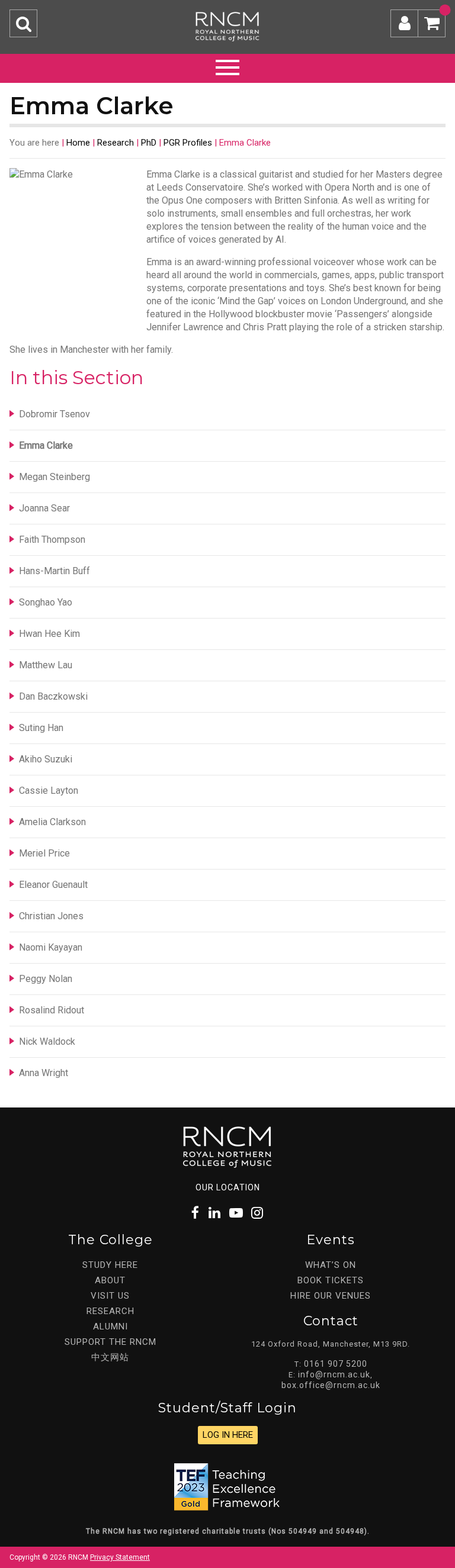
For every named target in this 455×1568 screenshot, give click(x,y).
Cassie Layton (48, 790)
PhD (148, 142)
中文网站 (110, 1357)
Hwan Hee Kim (49, 633)
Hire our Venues (330, 1295)
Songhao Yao (45, 602)
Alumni (110, 1326)
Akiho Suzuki (45, 759)
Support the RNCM (110, 1342)
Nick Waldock (47, 1041)
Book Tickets (330, 1280)
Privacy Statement (120, 1557)
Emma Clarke (46, 445)
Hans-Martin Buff (54, 571)
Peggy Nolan (45, 978)
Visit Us (110, 1295)
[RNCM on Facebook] (195, 1213)
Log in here (228, 1434)
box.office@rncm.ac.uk (330, 1385)
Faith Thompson (52, 539)
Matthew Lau (45, 665)
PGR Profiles (188, 142)
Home (78, 142)
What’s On (330, 1265)
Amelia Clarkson (52, 822)
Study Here (110, 1265)
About (110, 1280)
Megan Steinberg (54, 476)
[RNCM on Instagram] (257, 1213)
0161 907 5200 (335, 1364)
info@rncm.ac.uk (334, 1374)
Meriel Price (44, 853)
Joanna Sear (44, 508)
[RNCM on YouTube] (236, 1213)
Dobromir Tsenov (54, 414)
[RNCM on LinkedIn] (215, 1213)
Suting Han (41, 727)
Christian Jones (51, 916)
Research (115, 142)
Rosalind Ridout (51, 1010)
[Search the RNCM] (23, 23)
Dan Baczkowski (53, 696)
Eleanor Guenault (53, 884)
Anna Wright (43, 1072)
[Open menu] (227, 66)
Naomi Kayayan (50, 947)
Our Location (228, 1187)
